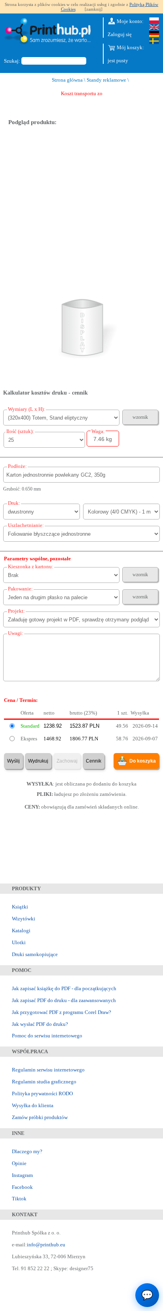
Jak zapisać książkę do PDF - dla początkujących (64, 988)
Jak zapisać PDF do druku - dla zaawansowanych (64, 1000)
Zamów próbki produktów (40, 1117)
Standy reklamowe (106, 80)
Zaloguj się (120, 34)
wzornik (140, 417)
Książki (20, 907)
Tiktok (19, 1199)
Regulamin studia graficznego (44, 1082)
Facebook (22, 1187)
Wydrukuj (38, 761)
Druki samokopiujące (35, 954)
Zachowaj (67, 761)
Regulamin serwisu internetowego (48, 1070)
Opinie (19, 1163)
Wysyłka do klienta (32, 1105)
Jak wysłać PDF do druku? (40, 1024)
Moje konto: (130, 21)
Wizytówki (23, 919)
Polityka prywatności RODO (42, 1093)
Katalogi (21, 930)
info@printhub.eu (46, 1245)
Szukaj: (12, 61)
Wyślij (13, 761)
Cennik (93, 761)
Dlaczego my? (27, 1151)
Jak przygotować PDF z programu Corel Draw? (61, 1012)
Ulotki (19, 942)
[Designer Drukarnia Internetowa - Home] (49, 32)
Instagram (22, 1175)
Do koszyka (142, 761)
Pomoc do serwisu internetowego (47, 1036)
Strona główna (67, 80)
